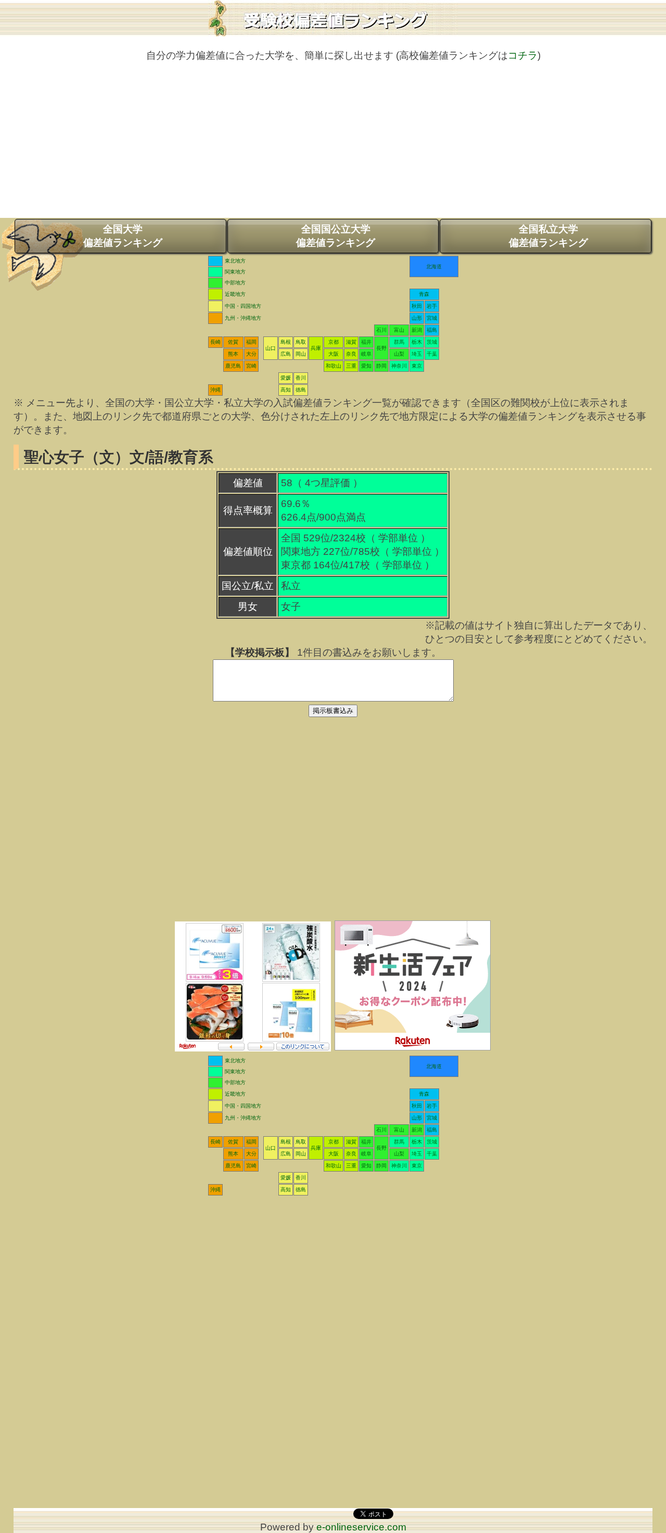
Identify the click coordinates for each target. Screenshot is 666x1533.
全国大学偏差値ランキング (122, 236)
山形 (417, 318)
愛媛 (285, 378)
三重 (351, 366)
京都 (333, 342)
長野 (381, 348)
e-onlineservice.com (361, 1527)
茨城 (432, 342)
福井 (366, 342)
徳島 (301, 390)
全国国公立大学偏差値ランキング (335, 236)
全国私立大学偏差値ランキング (548, 236)
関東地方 (235, 272)
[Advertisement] (333, 145)
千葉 (432, 354)
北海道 (434, 266)
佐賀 (233, 342)
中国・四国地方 (243, 306)
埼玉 (417, 354)
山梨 (399, 354)
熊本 (233, 354)
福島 (432, 330)
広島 (285, 354)
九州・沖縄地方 (243, 318)
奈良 (351, 354)
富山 (399, 330)
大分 (251, 354)
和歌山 (333, 366)
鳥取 (301, 342)
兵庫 (316, 348)
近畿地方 (235, 294)
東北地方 (235, 261)
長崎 (215, 342)
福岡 (251, 342)
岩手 (432, 306)
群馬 (399, 342)
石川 (381, 330)
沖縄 (215, 390)
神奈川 (399, 366)
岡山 (301, 354)
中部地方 (235, 282)
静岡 (381, 366)
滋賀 (351, 342)
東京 (417, 366)
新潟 (417, 330)
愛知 (366, 366)
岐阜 (366, 354)
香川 (301, 378)
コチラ (522, 55)
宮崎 (251, 366)
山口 (270, 348)
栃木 (417, 342)
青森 (424, 294)
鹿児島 (233, 366)
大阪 (333, 354)
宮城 (432, 318)
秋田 (417, 306)
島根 (285, 342)
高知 (285, 390)
